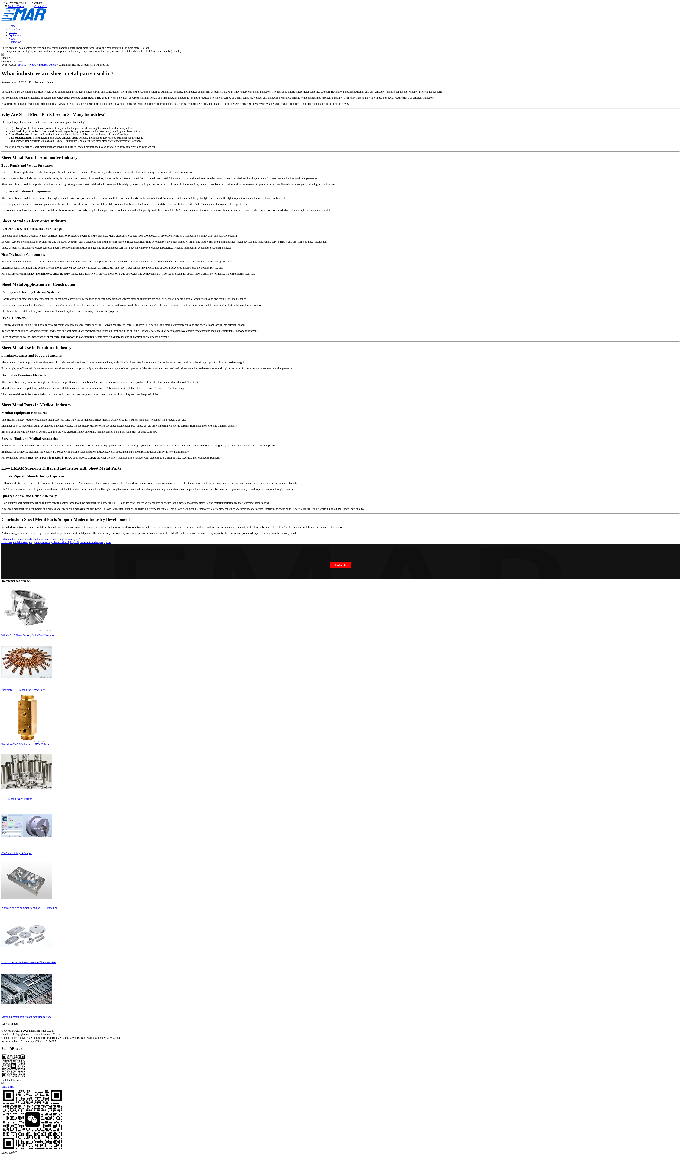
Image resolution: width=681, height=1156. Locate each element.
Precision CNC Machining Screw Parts (23, 689)
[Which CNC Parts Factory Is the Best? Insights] (26, 632)
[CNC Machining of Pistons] (26, 795)
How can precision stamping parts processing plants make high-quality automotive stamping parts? (56, 542)
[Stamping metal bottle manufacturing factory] (26, 1013)
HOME (22, 64)
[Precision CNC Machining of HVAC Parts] (26, 741)
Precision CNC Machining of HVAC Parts (25, 744)
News (12, 38)
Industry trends (47, 64)
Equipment (15, 35)
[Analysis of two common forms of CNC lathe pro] (26, 904)
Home (12, 25)
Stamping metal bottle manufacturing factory (26, 1016)
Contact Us (40, 6)
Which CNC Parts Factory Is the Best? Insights (27, 635)
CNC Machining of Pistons (16, 798)
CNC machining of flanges (16, 853)
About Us (14, 29)
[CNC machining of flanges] (26, 850)
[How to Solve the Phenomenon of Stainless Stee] (26, 959)
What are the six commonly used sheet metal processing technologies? (40, 539)
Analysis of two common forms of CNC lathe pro (29, 907)
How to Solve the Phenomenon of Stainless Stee (28, 962)
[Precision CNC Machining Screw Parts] (26, 686)
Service (13, 32)
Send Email (7, 1086)
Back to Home (16, 6)
